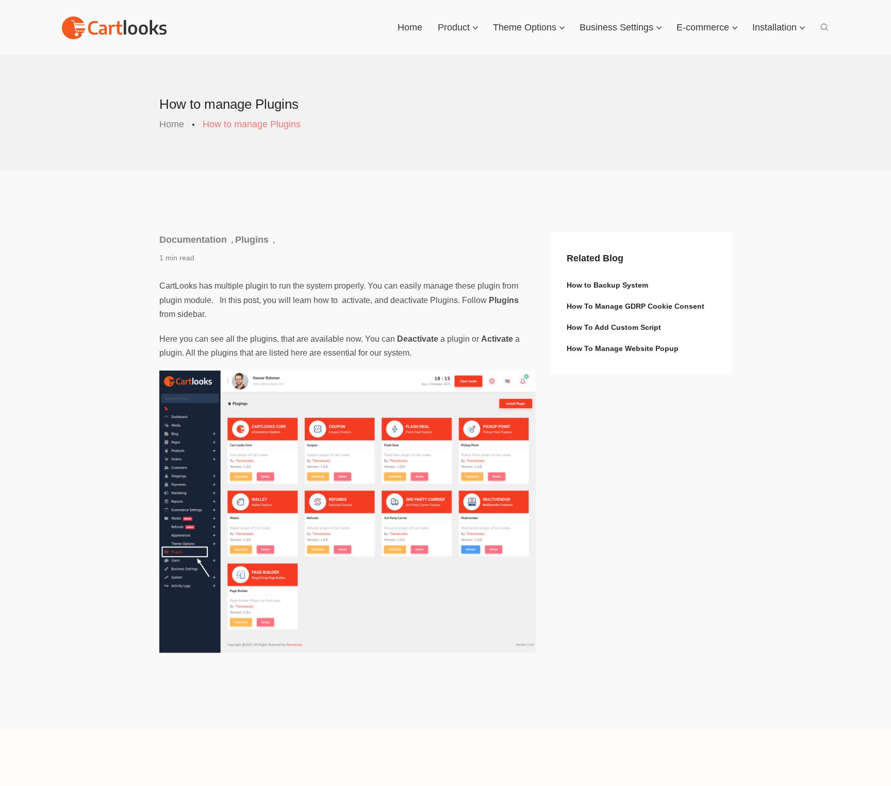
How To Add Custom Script (614, 327)
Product (454, 27)
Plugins (252, 240)
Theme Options (524, 27)
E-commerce (702, 27)
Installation (774, 27)
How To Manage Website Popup (623, 348)
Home (410, 27)
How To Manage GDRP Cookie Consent (635, 306)
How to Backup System (607, 285)
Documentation (193, 240)
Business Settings (616, 27)
